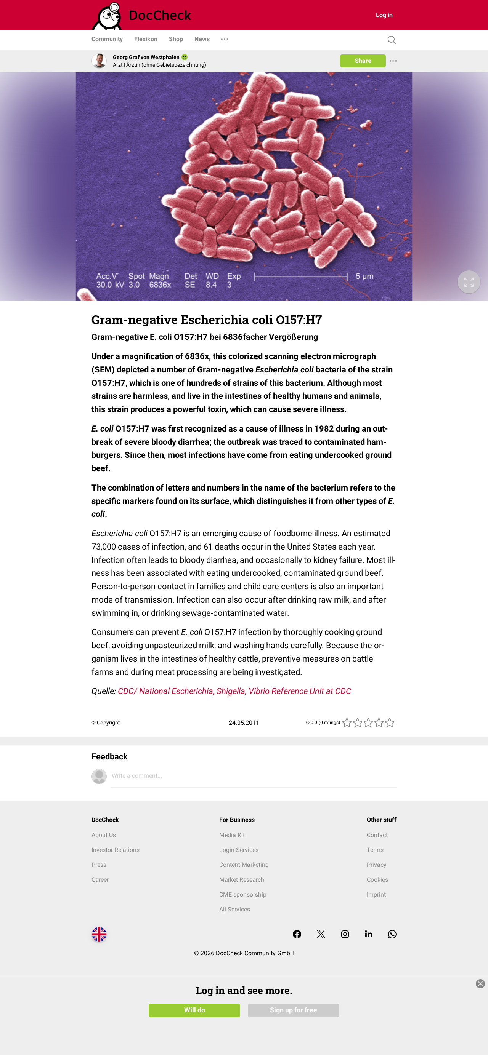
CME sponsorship (242, 894)
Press (99, 864)
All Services (234, 909)
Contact (377, 835)
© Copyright (106, 722)
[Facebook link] (297, 934)
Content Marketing (244, 864)
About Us (104, 835)
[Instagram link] (345, 934)
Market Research (241, 879)
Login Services (238, 850)
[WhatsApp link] (392, 934)
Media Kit (232, 835)
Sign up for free (293, 1010)
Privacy (377, 864)
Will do (194, 1010)
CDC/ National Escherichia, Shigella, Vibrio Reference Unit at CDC (234, 691)
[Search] (390, 40)
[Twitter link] (321, 934)
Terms (375, 850)
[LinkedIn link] (368, 934)
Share (363, 60)
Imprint (376, 894)
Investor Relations (116, 850)
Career (100, 879)
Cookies (377, 879)
